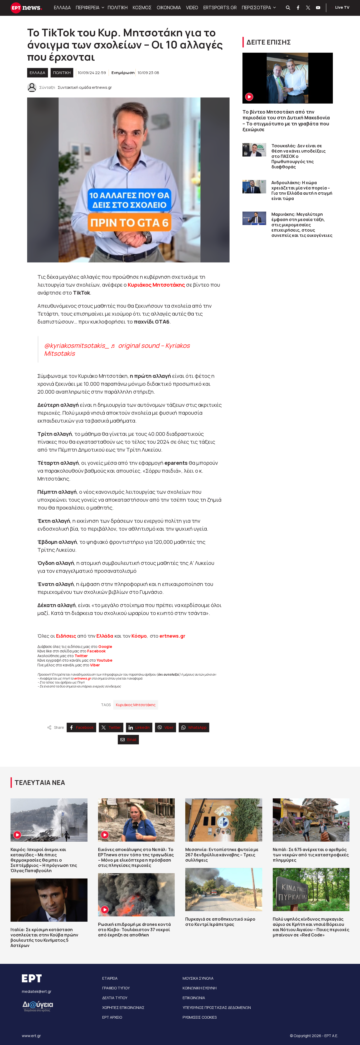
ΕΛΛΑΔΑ (62, 7)
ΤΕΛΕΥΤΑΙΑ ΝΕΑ (39, 782)
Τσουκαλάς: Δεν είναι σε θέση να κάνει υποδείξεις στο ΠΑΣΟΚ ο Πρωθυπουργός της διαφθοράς (298, 156)
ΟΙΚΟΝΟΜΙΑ (169, 7)
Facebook (96, 650)
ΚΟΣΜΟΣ (142, 7)
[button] (102, 7)
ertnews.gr (82, 678)
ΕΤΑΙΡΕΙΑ (110, 978)
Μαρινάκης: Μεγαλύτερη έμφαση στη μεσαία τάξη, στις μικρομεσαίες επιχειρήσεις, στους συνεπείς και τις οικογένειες (301, 224)
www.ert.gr (31, 1035)
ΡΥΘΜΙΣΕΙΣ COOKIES (200, 1017)
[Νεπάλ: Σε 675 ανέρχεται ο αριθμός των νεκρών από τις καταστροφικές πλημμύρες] (311, 820)
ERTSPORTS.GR (220, 7)
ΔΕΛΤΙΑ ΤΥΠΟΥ (114, 997)
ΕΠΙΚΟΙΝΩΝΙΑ (194, 997)
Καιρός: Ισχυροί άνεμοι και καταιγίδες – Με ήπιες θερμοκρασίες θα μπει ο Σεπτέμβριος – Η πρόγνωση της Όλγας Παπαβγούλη (44, 860)
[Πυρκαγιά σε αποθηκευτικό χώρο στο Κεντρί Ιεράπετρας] (223, 889)
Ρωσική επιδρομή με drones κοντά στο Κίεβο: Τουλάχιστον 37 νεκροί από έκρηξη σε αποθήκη (134, 929)
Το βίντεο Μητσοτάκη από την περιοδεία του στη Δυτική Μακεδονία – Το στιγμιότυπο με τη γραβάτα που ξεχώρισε (286, 121)
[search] (288, 8)
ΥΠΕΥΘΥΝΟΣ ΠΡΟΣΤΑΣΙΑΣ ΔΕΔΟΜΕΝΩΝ (217, 1007)
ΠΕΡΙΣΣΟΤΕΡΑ (256, 7)
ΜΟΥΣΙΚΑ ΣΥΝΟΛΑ (198, 978)
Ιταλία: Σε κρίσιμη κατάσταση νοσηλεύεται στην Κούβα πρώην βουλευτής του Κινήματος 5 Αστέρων (44, 937)
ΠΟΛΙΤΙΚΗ (118, 7)
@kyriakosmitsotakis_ (76, 345)
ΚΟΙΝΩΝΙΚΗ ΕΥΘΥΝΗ (200, 987)
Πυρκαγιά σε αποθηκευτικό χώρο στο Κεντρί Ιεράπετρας (220, 921)
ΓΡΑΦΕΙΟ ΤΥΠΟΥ (116, 987)
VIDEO (192, 7)
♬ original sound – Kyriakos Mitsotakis (117, 349)
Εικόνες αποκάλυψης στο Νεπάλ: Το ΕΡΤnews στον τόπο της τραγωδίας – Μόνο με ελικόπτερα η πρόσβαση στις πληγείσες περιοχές (136, 857)
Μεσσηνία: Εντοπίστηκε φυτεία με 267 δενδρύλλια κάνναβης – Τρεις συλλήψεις (222, 855)
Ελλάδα (104, 636)
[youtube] (318, 8)
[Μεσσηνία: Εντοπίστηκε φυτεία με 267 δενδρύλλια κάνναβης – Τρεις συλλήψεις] (223, 820)
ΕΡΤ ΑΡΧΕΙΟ (112, 1017)
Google (105, 646)
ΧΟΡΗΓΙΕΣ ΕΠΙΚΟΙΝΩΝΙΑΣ (123, 1007)
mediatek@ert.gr (36, 991)
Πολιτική (62, 72)
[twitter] (308, 8)
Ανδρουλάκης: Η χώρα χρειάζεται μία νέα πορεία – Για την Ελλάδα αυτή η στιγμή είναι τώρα (301, 190)
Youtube (104, 660)
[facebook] (298, 8)
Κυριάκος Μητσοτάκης (135, 704)
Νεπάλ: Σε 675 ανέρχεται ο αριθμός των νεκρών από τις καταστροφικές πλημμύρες (311, 855)
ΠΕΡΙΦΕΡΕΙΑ (87, 7)
